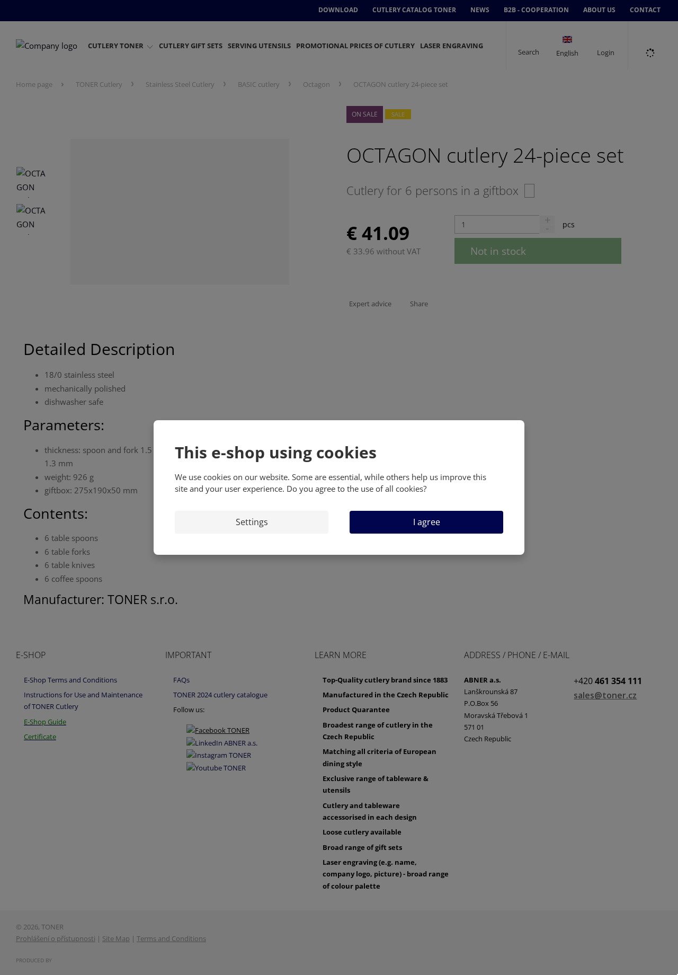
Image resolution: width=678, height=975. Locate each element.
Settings (252, 522)
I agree (426, 522)
